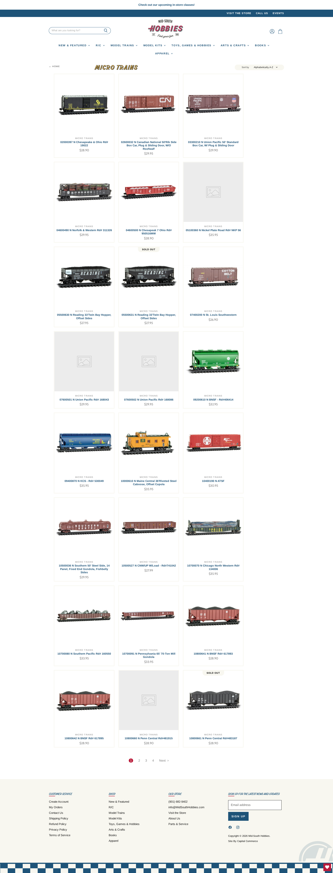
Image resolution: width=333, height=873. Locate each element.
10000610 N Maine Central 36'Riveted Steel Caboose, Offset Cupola (149, 482)
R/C (99, 45)
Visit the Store (239, 13)
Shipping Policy (58, 818)
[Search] (106, 30)
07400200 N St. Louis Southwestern (213, 314)
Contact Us (56, 812)
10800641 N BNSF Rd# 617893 (213, 653)
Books (261, 45)
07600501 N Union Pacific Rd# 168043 (84, 399)
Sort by (245, 67)
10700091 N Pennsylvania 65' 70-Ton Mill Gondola (148, 655)
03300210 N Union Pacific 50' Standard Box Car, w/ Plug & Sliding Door (213, 144)
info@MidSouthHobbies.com (186, 807)
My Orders (56, 807)
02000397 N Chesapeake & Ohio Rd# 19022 (84, 144)
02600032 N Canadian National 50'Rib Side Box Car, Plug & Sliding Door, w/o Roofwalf (149, 145)
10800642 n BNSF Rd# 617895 (84, 738)
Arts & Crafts (234, 45)
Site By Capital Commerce (243, 841)
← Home (54, 66)
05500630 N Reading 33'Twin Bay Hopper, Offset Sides (84, 316)
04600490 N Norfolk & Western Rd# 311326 (84, 230)
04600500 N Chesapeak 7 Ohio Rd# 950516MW (149, 232)
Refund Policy (57, 824)
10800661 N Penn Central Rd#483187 (213, 738)
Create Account (58, 801)
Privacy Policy (58, 829)
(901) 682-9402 (178, 801)
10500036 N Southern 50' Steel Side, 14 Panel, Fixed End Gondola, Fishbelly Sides (84, 569)
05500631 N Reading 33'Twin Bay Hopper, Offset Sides (149, 316)
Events (278, 13)
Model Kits (153, 45)
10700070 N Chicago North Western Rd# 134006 (213, 567)
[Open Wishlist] (327, 867)
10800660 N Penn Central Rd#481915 (149, 738)
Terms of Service (59, 835)
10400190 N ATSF (213, 480)
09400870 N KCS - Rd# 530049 (84, 480)
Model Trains (123, 45)
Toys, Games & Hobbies (192, 45)
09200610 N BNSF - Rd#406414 (213, 399)
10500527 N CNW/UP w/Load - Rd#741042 (149, 565)
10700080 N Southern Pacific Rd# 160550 (84, 653)
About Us (174, 818)
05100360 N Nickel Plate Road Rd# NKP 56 (213, 230)
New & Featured (73, 45)
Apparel (163, 53)
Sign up (238, 816)
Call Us (262, 13)
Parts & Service (178, 824)
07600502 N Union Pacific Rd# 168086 (148, 399)
